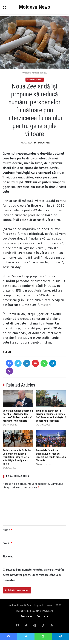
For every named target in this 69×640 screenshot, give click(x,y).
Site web (8, 556)
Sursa (7, 352)
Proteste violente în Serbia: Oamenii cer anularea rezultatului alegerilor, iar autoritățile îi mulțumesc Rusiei (17, 457)
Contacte (42, 616)
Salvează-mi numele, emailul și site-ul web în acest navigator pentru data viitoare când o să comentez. (33, 575)
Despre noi (27, 616)
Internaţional (40, 72)
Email (7, 543)
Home (28, 72)
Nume (7, 530)
